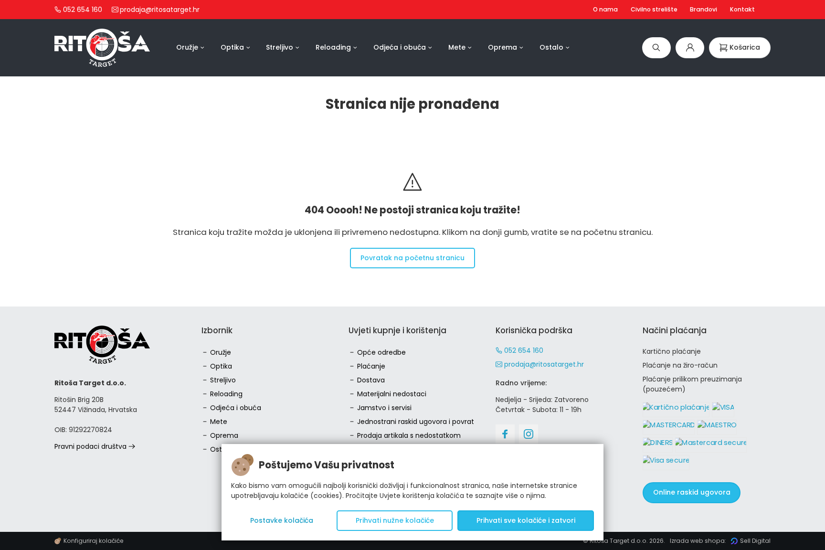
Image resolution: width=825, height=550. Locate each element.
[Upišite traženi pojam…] (656, 47)
